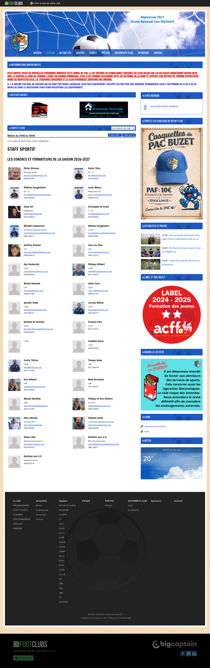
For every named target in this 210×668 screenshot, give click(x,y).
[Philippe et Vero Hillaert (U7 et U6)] (79, 409)
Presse (39, 519)
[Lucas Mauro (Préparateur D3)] (79, 198)
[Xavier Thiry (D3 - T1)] (79, 178)
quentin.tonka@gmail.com (35, 309)
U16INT (62, 551)
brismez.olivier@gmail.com (35, 175)
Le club (50, 52)
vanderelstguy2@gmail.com (36, 271)
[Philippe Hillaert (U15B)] (79, 274)
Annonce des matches (155, 426)
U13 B (61, 569)
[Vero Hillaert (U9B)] (14, 390)
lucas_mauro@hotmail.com (100, 194)
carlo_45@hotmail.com (98, 290)
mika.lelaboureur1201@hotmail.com (39, 233)
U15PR (62, 546)
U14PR (62, 542)
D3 (60, 597)
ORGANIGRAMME (21, 505)
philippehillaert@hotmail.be (100, 271)
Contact (158, 52)
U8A (61, 588)
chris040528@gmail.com (98, 213)
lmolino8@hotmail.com (98, 309)
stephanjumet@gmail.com (99, 425)
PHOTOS (106, 52)
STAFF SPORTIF (20, 510)
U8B (61, 592)
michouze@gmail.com (33, 290)
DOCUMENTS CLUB (124, 52)
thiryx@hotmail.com (97, 175)
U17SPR (63, 514)
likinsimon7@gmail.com (34, 444)
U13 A (61, 555)
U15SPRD (63, 601)
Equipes (80, 52)
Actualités (65, 52)
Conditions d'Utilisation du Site (93, 618)
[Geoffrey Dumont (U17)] (14, 255)
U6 (60, 578)
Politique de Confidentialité (119, 618)
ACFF (146, 431)
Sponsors (143, 52)
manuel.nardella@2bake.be (36, 405)
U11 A (61, 532)
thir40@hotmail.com (33, 367)
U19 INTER (64, 510)
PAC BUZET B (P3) (67, 505)
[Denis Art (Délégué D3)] (14, 217)
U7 (60, 519)
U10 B (61, 528)
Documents (133, 510)
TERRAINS (17, 528)
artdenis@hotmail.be (33, 213)
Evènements (42, 510)
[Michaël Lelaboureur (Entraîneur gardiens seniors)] (14, 236)
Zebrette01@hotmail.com (35, 386)
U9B (61, 583)
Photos (108, 505)
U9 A (61, 523)
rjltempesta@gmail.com (98, 252)
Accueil (38, 52)
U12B (61, 537)
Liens (130, 505)
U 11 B (62, 574)
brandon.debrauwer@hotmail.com (38, 329)
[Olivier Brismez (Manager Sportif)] (14, 178)
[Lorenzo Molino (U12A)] (79, 313)
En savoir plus (25, 658)
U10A (61, 565)
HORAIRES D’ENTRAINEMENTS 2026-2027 (22, 519)
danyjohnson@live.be (33, 425)
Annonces (41, 514)
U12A (61, 560)
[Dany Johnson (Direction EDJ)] (14, 428)
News (39, 505)
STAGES (93, 52)
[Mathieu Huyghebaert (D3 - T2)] (14, 198)
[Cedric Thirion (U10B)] (14, 370)
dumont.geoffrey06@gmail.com (37, 252)
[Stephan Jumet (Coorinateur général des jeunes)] (79, 428)
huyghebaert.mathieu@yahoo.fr (37, 194)
